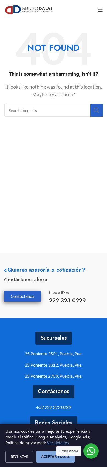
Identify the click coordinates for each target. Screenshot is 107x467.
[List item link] (53, 407)
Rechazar (19, 456)
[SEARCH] (96, 110)
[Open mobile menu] (100, 9)
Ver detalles (58, 442)
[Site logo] (28, 9)
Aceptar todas (55, 456)
